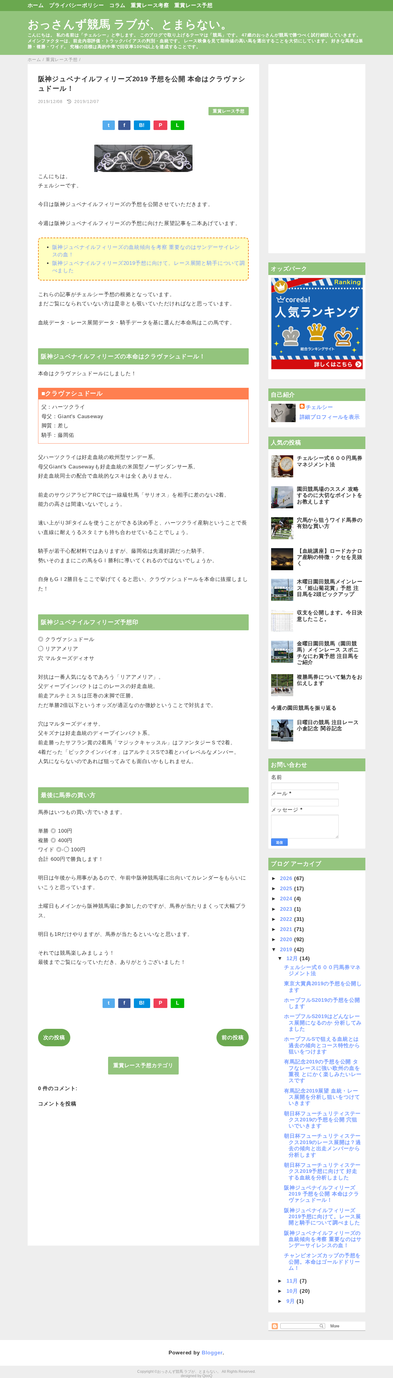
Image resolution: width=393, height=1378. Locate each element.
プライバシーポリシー (76, 5)
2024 (287, 899)
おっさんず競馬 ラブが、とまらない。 (130, 24)
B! (142, 125)
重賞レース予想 (193, 5)
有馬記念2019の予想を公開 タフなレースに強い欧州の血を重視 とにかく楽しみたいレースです (323, 1071)
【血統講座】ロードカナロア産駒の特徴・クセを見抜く (330, 557)
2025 (287, 888)
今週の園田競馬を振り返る (304, 708)
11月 (293, 1281)
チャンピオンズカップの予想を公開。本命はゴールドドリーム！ (322, 1262)
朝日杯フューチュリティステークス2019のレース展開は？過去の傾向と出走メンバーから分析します (322, 1145)
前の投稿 (232, 1037)
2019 (287, 949)
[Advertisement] (317, 159)
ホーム (36, 5)
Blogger (212, 1353)
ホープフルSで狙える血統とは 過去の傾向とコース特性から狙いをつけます (322, 1045)
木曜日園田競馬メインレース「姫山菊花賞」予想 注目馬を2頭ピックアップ (330, 588)
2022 (287, 919)
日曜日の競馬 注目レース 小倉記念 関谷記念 (328, 725)
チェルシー (319, 407)
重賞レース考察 (150, 5)
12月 (293, 958)
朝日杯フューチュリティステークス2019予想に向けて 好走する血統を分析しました (322, 1171)
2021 (287, 929)
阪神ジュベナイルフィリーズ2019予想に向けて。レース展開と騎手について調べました (322, 1217)
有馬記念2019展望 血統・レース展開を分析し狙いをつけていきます (322, 1097)
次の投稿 (54, 1037)
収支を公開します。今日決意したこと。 (330, 616)
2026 (287, 878)
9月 (291, 1301)
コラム (117, 5)
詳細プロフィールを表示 (330, 417)
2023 (287, 909)
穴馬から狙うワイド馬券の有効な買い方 (330, 523)
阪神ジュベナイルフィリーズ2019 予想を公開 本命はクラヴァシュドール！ (321, 1194)
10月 (293, 1291)
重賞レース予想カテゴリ (143, 1065)
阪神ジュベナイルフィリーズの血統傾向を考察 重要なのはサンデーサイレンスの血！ (323, 1239)
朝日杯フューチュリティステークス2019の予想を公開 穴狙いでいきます (322, 1120)
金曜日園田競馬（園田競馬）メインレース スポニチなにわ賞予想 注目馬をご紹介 (328, 653)
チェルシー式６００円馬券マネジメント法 (330, 461)
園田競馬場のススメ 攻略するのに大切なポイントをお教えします (330, 495)
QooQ (207, 1376)
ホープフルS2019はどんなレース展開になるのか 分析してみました (323, 1022)
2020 (287, 939)
